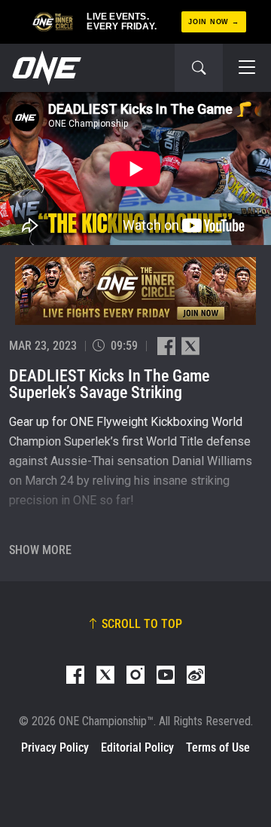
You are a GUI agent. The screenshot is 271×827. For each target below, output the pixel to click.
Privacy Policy (55, 747)
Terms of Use (218, 747)
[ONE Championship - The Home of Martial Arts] (45, 68)
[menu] (247, 68)
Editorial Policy (137, 747)
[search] (199, 68)
